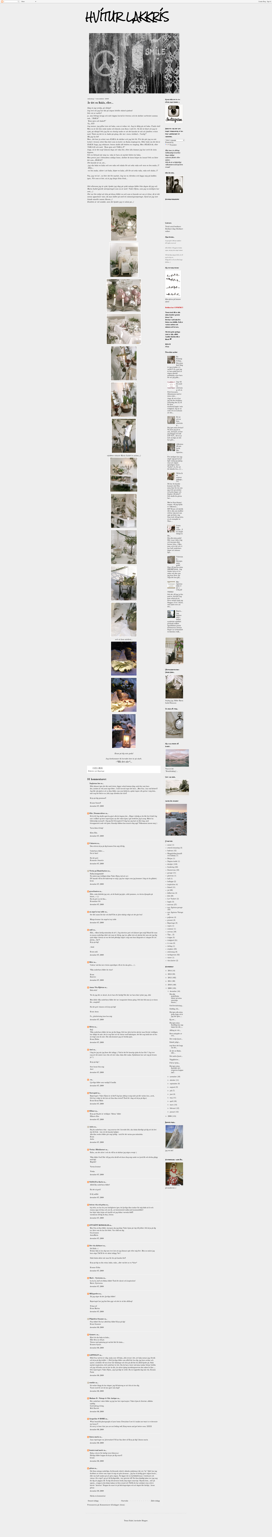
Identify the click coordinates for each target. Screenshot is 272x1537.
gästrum (170, 876)
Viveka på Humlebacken (98, 871)
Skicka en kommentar (98, 1496)
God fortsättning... (176, 1006)
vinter (169, 958)
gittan (91, 1468)
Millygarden (94, 1294)
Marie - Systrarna (96, 1278)
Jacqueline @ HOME (97, 1419)
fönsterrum (171, 870)
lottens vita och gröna (97, 1205)
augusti (173, 1087)
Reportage (101, 771)
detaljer (170, 864)
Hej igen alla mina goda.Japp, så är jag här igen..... (176, 1014)
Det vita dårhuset (96, 1246)
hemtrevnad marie (96, 1450)
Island (169, 887)
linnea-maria (94, 1437)
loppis (169, 902)
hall (168, 879)
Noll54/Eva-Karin (96, 1182)
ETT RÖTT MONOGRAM (99, 1225)
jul (96, 771)
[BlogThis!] (96, 768)
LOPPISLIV (94, 1355)
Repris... (179, 611)
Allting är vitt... (175, 1030)
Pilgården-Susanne (96, 1319)
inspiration (171, 884)
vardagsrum (171, 955)
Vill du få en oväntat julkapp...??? (179, 477)
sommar (170, 929)
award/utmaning (173, 848)
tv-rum (170, 943)
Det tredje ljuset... (176, 1039)
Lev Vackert (171, 899)
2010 (170, 985)
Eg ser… (172, 1020)
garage (169, 873)
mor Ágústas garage (174, 907)
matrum (170, 905)
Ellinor (92, 1111)
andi (91, 930)
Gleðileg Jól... (174, 1009)
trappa (169, 937)
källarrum (171, 893)
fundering (170, 867)
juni (171, 1094)
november (173, 1077)
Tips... (169, 935)
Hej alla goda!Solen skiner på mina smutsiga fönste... (175, 998)
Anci (91, 1050)
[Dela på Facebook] (100, 768)
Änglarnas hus (94, 783)
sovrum (170, 932)
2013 (170, 974)
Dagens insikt (172, 861)
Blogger (145, 1521)
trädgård (170, 940)
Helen (91, 1027)
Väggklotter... (174, 1060)
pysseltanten (94, 891)
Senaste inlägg (93, 1501)
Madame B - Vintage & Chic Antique (103, 1398)
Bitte (91, 962)
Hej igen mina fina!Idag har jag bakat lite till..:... (176, 1025)
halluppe (170, 881)
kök (168, 896)
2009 (170, 988)
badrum (170, 851)
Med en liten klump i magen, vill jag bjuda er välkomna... (174, 504)
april (172, 1101)
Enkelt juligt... (174, 1042)
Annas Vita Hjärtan (96, 987)
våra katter (171, 961)
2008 (170, 1116)
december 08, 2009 (97, 1327)
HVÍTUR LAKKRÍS (127, 17)
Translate (173, 145)
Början (169, 858)
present (170, 920)
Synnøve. (92, 1335)
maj (171, 1098)
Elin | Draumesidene (97, 813)
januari (173, 1112)
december (173, 991)
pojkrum (170, 917)
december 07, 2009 (97, 806)
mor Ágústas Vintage (175, 912)
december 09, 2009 (97, 1491)
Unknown (93, 843)
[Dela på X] (98, 768)
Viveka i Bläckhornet (97, 1150)
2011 (170, 981)
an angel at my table (96, 912)
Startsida (124, 1501)
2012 (170, 978)
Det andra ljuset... (176, 1056)
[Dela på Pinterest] (102, 768)
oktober (173, 1080)
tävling (169, 946)
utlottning (171, 952)
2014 (170, 971)
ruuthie (92, 1383)
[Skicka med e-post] (94, 768)
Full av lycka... (174, 1063)
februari (173, 1108)
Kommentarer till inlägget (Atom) (112, 1505)
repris (169, 926)
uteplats (170, 949)
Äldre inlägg (155, 1501)
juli (171, 1091)
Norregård (93, 1093)
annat (169, 845)
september (174, 1084)
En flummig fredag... (179, 359)
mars (172, 1105)
